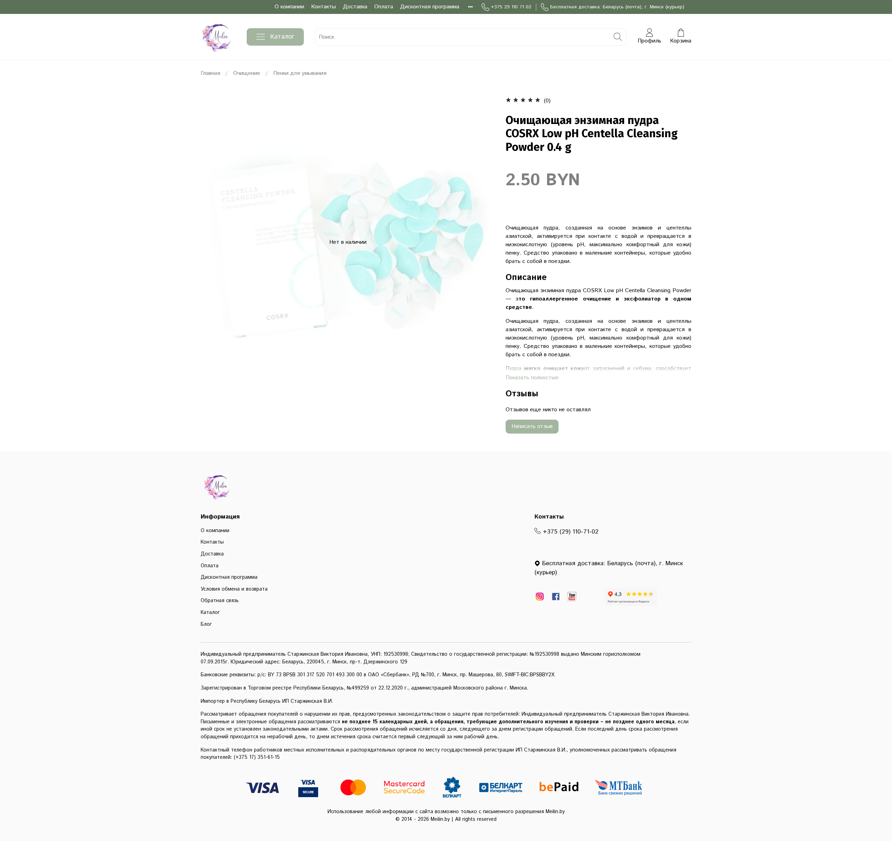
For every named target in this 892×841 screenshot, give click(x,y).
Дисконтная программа (429, 7)
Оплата (383, 7)
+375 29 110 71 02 (511, 6)
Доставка (355, 7)
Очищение (246, 73)
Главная (210, 73)
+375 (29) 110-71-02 (570, 531)
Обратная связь (220, 600)
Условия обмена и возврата (234, 589)
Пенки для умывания (299, 73)
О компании (289, 7)
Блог (206, 624)
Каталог (282, 36)
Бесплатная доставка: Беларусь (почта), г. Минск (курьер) (617, 6)
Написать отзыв (532, 426)
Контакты (323, 7)
